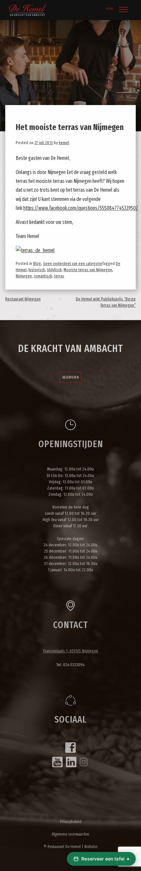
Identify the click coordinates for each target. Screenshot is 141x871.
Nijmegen (24, 275)
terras (59, 275)
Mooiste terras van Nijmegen (88, 269)
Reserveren (70, 377)
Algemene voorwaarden (70, 834)
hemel (64, 142)
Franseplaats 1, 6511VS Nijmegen (70, 650)
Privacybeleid (70, 821)
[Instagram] (83, 762)
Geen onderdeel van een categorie (72, 263)
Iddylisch (54, 269)
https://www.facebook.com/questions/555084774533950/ (80, 208)
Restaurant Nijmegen (23, 298)
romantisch (43, 275)
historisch (37, 269)
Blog (37, 263)
